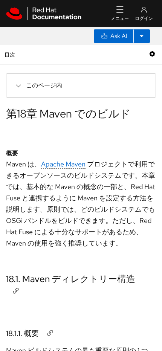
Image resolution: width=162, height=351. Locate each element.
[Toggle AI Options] (141, 36)
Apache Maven (63, 164)
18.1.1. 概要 (22, 333)
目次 (10, 54)
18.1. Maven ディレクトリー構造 (70, 279)
